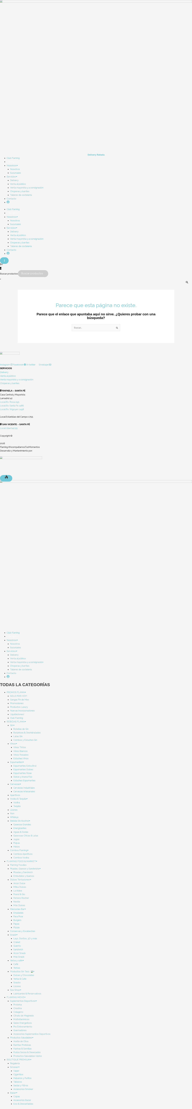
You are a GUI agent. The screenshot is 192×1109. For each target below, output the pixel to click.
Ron (12, 813)
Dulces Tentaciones (20, 879)
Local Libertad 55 (9, 428)
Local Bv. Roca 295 (9, 402)
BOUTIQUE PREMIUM (18, 1059)
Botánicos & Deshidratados (27, 732)
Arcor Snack (19, 953)
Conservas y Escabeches (22, 931)
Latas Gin (17, 736)
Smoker (14, 1067)
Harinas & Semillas (22, 1048)
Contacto (11, 198)
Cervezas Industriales (24, 787)
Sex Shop (15, 990)
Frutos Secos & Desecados (27, 1052)
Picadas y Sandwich (23, 872)
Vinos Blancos (20, 751)
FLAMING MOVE (15, 997)
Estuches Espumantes (24, 780)
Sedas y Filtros (20, 1085)
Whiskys (14, 817)
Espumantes (16, 762)
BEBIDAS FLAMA (16, 721)
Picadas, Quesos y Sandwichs (24, 868)
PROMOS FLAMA (16, 692)
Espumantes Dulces (23, 769)
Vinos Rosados (20, 754)
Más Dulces (19, 905)
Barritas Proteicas (22, 1045)
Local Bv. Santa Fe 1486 (12, 405)
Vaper (16, 1070)
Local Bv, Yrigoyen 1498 (12, 409)
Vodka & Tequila (18, 798)
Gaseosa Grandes (22, 824)
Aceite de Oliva (20, 1041)
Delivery (14, 180)
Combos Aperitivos (23, 854)
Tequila (17, 806)
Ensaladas (18, 912)
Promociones (17, 703)
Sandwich (18, 949)
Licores (14, 809)
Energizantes (19, 828)
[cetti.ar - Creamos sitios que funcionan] (21, 465)
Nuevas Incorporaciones (22, 710)
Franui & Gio (19, 894)
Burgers (17, 920)
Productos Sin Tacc (20, 971)
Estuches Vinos (20, 758)
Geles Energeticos (22, 1023)
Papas (16, 923)
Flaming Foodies (18, 865)
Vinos (13, 743)
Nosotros (11, 165)
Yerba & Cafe (19, 978)
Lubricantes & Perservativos (27, 993)
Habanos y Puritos (22, 1078)
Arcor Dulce (19, 883)
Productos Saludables (21, 1037)
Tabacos (17, 1081)
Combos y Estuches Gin (25, 740)
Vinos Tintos (19, 747)
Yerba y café (16, 960)
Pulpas (16, 843)
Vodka (16, 802)
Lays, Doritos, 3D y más (25, 938)
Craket (16, 942)
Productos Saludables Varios (27, 1056)
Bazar (13, 1092)
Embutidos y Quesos (23, 876)
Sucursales (15, 172)
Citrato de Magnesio (23, 1015)
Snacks (17, 982)
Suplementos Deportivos (22, 1001)
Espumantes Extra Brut (24, 765)
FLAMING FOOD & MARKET (21, 861)
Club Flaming (16, 718)
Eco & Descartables (23, 1103)
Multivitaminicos (21, 1019)
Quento (17, 945)
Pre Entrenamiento (22, 1026)
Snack (13, 934)
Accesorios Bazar (22, 1100)
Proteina (17, 1004)
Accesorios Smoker (23, 1089)
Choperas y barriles (19, 191)
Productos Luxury (19, 707)
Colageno (18, 1012)
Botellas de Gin (20, 729)
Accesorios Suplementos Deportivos (31, 1034)
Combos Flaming (18, 850)
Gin (11, 725)
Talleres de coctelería (21, 195)
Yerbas (16, 967)
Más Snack (18, 956)
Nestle (16, 901)
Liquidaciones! (17, 714)
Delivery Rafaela (96, 155)
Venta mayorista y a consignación (26, 187)
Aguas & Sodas (20, 832)
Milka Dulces (19, 887)
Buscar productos (9, 273)
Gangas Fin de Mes (19, 699)
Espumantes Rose (22, 773)
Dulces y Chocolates (23, 975)
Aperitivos (15, 795)
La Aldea (17, 890)
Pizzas (16, 927)
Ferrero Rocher (21, 898)
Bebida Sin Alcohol (19, 820)
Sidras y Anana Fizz (22, 776)
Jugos (16, 839)
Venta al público (18, 184)
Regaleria (15, 1063)
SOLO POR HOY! (18, 696)
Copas (16, 1096)
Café (15, 964)
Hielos (16, 846)
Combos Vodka (21, 857)
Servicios (11, 176)
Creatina (17, 1008)
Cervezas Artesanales (24, 791)
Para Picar (18, 916)
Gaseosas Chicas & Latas (25, 835)
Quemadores (20, 1030)
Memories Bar (17, 909)
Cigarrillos (18, 1074)
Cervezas (15, 784)
